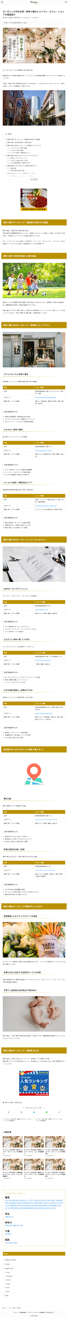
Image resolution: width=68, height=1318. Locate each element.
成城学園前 (29, 1208)
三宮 (7, 1243)
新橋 (11, 1208)
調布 (53, 1200)
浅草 (18, 1205)
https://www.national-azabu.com (46, 506)
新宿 (43, 1200)
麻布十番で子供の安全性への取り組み (19, 142)
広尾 (49, 1205)
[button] (9, 1112)
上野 (51, 1203)
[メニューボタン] (66, 2)
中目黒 (24, 1203)
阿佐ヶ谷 (8, 1203)
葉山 (11, 1225)
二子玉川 (30, 1200)
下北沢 (7, 1205)
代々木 (7, 1208)
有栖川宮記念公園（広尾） (18, 170)
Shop (6, 1295)
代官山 (48, 1200)
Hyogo (8, 1284)
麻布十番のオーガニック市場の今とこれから (21, 173)
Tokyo (8, 1272)
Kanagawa (9, 1276)
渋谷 (39, 1200)
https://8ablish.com (41, 609)
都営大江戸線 (17, 17)
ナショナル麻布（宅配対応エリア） (20, 153)
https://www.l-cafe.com (43, 660)
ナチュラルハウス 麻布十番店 (19, 148)
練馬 (61, 1200)
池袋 (35, 1200)
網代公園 (13, 168)
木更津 (8, 1234)
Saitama (8, 1280)
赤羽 (59, 1205)
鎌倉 (15, 1225)
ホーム (16, 1312)
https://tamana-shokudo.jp (44, 713)
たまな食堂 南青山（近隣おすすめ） (21, 163)
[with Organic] (34, 2)
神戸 (11, 1243)
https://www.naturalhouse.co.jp (45, 397)
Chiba (7, 1291)
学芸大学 (46, 1203)
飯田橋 (54, 1205)
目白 (55, 1203)
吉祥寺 (17, 1200)
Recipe (7, 1264)
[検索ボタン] (2, 2)
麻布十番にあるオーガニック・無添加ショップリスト (24, 145)
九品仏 (53, 1208)
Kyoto (8, 1287)
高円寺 (14, 1203)
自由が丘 (23, 1200)
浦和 (7, 1217)
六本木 (60, 1203)
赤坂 (36, 1205)
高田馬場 (13, 1205)
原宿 (40, 1205)
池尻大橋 (41, 1208)
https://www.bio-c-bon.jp (43, 450)
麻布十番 (31, 1205)
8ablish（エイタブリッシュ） (19, 158)
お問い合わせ (49, 1312)
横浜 (7, 1225)
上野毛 (47, 1208)
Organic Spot (9, 1268)
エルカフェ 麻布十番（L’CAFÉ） (20, 160)
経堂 (36, 1208)
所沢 (11, 1217)
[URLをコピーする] (59, 1112)
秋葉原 (45, 1205)
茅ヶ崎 (20, 1225)
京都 (15, 1243)
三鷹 (57, 1200)
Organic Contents (10, 1260)
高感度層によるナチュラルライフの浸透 (22, 176)
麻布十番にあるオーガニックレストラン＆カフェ (23, 155)
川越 (19, 1208)
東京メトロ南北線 (9, 17)
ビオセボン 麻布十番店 (17, 150)
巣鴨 (15, 1208)
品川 (7, 1200)
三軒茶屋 (35, 1203)
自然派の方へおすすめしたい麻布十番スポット (22, 166)
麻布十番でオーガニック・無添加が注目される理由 (23, 139)
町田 (40, 1203)
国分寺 (29, 1203)
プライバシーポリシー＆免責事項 (36, 1312)
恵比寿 (12, 1200)
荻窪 (19, 1203)
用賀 (23, 1208)
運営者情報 (23, 1312)
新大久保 (24, 1205)
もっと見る (34, 179)
